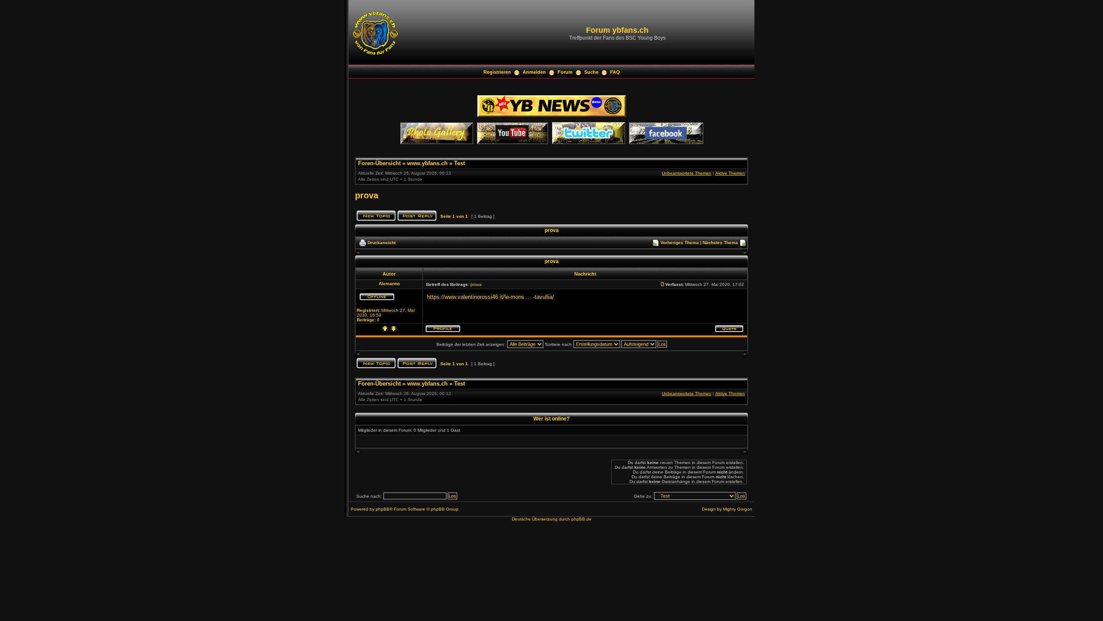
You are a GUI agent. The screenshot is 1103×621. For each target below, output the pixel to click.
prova (366, 195)
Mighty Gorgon (737, 509)
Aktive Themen (730, 173)
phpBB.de (581, 519)
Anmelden (534, 72)
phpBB (382, 509)
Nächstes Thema (720, 242)
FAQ (615, 72)
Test (459, 163)
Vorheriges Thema (680, 242)
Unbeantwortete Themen (686, 173)
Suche (591, 72)
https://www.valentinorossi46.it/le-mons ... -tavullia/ (490, 297)
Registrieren (497, 72)
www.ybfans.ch (427, 163)
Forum (565, 72)
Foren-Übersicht (379, 163)
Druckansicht (382, 242)
